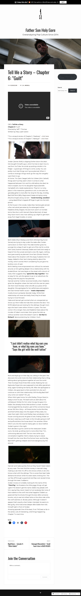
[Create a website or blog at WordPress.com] (40, 592)
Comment (44, 577)
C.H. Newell (26, 85)
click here (45, 136)
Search (60, 87)
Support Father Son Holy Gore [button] (67, 77)
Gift (63, 2)
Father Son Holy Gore (40, 30)
